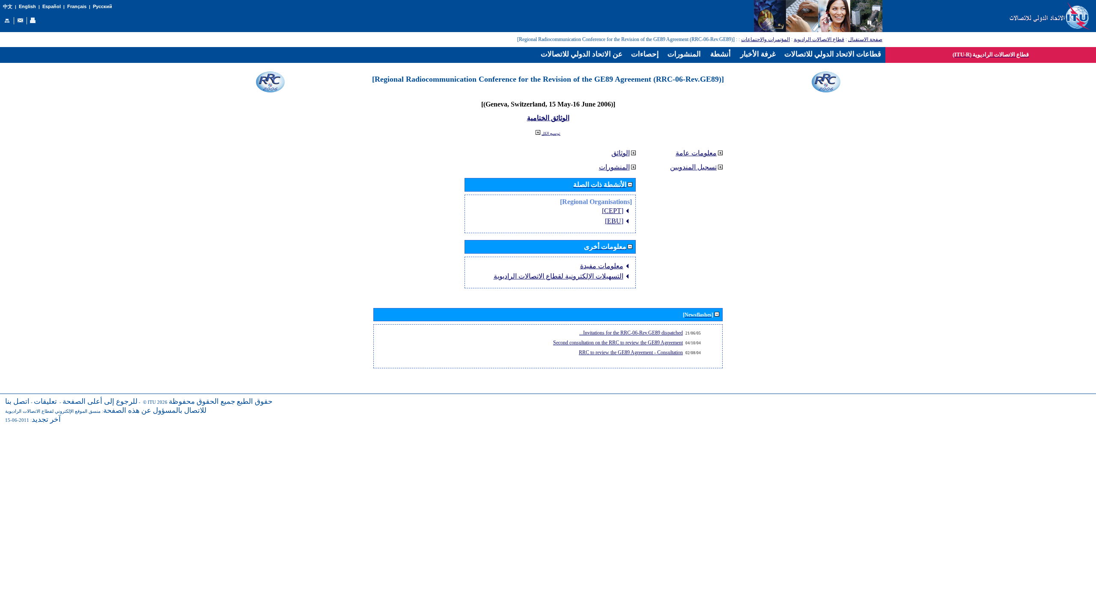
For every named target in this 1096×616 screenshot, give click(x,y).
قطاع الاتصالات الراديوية (819, 39)
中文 (7, 6)
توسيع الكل (551, 133)
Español (51, 6)
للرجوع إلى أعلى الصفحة (100, 401)
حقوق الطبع (255, 401)
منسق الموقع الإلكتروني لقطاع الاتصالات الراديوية (53, 411)
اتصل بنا (17, 401)
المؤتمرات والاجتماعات (765, 39)
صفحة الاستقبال (865, 39)
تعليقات (45, 401)
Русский (102, 6)
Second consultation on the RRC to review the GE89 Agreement (618, 343)
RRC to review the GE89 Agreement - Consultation (631, 352)
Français (76, 6)
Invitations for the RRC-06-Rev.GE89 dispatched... (631, 333)
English (27, 6)
